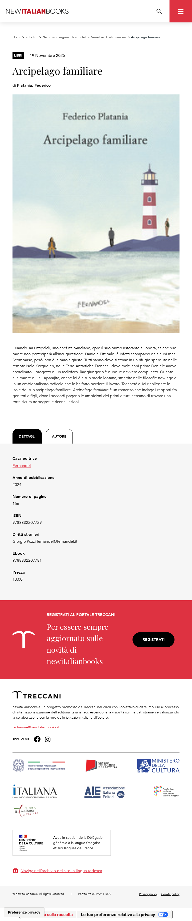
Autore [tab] (59, 436)
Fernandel (21, 465)
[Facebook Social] (37, 739)
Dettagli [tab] (27, 436)
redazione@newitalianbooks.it (35, 727)
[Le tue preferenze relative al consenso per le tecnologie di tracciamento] (24, 912)
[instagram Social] (47, 739)
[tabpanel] (95, 519)
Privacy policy (148, 894)
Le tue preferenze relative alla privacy (118, 914)
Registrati (153, 639)
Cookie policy (170, 894)
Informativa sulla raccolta (48, 914)
